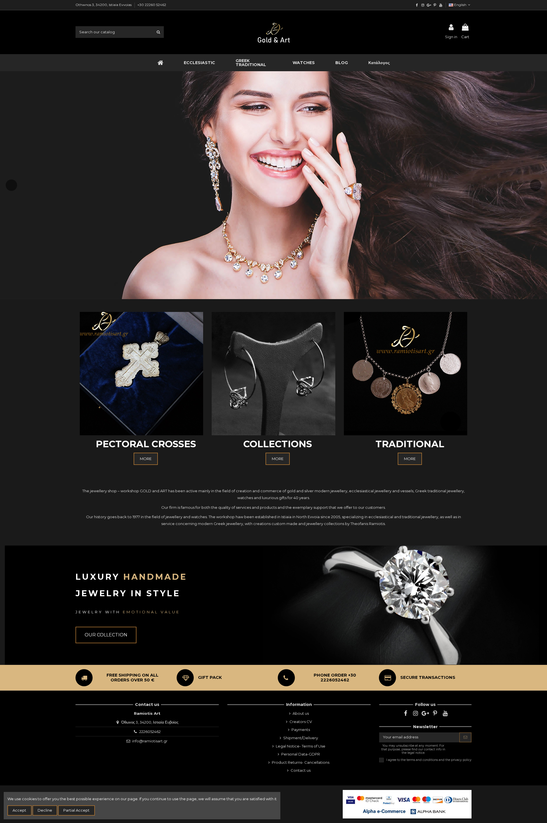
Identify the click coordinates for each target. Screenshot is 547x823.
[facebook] (417, 5)
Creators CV (300, 721)
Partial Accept (76, 810)
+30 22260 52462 (151, 5)
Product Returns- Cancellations (300, 762)
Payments (300, 729)
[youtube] (440, 5)
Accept (19, 810)
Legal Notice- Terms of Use (300, 746)
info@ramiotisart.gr (150, 741)
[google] (429, 5)
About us (301, 713)
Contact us (301, 770)
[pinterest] (434, 5)
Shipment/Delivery (300, 738)
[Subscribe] (465, 737)
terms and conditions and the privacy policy (439, 760)
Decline (45, 810)
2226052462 (150, 731)
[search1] (158, 32)
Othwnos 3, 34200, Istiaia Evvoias (103, 5)
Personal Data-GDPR (300, 754)
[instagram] (423, 5)
